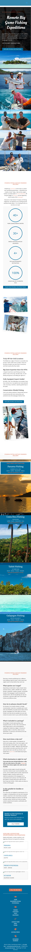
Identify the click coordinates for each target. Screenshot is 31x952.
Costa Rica (12, 188)
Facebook (15, 940)
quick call (12, 751)
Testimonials (15, 903)
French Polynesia (21, 193)
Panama (15, 195)
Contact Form (15, 921)
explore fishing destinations (12, 49)
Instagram (15, 939)
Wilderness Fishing (15, 901)
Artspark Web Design (10, 948)
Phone (15, 925)
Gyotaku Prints (15, 932)
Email (15, 923)
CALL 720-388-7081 (15, 890)
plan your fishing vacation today (15, 287)
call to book (15, 824)
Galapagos (20, 197)
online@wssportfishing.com (13, 946)
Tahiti (15, 913)
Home (15, 899)
